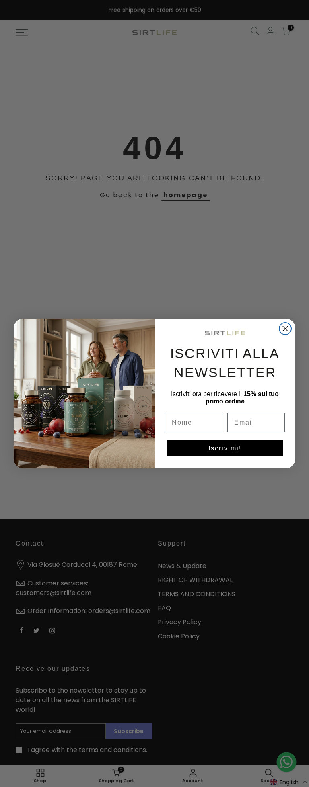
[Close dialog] (285, 329)
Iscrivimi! (224, 448)
